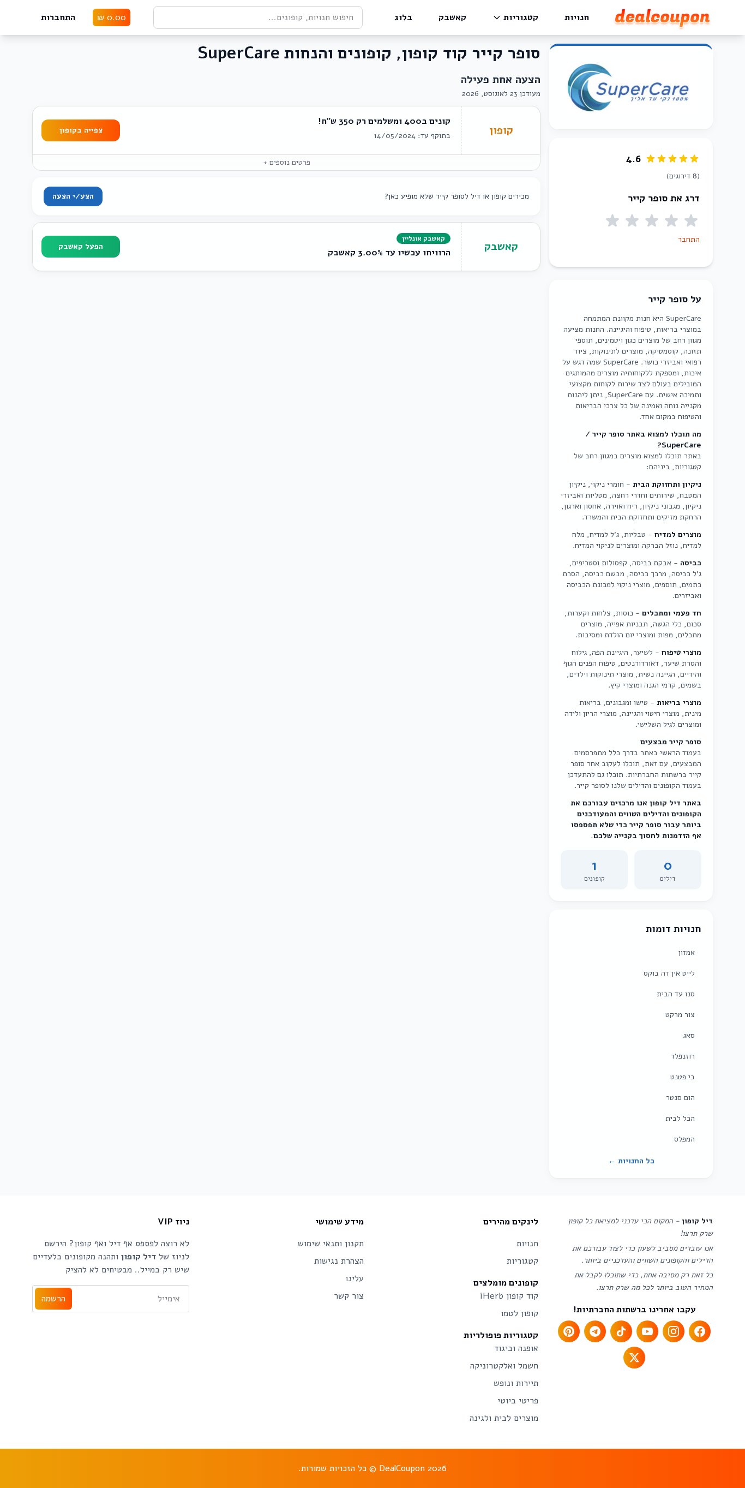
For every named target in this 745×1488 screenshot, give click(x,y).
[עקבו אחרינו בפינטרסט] (569, 1331)
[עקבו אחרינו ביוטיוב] (647, 1331)
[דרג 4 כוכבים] (632, 221)
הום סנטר (680, 1097)
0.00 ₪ (111, 17)
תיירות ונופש (516, 1383)
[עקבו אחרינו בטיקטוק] (621, 1331)
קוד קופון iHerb (509, 1296)
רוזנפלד (683, 1056)
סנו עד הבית (676, 994)
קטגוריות (520, 17)
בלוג (403, 17)
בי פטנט (682, 1077)
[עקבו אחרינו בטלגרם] (595, 1331)
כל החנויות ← (631, 1161)
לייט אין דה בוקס (669, 973)
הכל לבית (680, 1118)
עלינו (354, 1278)
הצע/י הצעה (73, 196)
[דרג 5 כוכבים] (612, 221)
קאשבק (452, 17)
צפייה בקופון (81, 130)
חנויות (576, 17)
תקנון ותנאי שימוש (331, 1244)
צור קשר (349, 1296)
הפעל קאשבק (80, 246)
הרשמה (53, 1299)
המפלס (684, 1139)
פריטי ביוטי (517, 1401)
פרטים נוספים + (286, 162)
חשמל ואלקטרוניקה (504, 1366)
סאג (689, 1035)
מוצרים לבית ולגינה (504, 1418)
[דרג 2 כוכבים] (671, 221)
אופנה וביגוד (516, 1348)
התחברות (58, 17)
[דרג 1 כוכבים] (691, 221)
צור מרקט (680, 1014)
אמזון (686, 952)
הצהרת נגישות (339, 1261)
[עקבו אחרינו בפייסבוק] (700, 1331)
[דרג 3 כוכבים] (651, 221)
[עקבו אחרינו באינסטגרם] (673, 1331)
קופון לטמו (519, 1313)
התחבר (689, 239)
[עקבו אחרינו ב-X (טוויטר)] (634, 1358)
